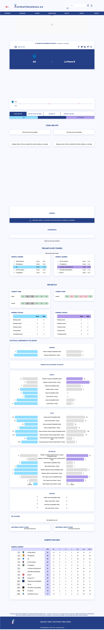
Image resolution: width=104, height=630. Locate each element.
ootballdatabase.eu (29, 7)
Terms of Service (56, 621)
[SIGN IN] (91, 5)
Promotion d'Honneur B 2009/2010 (46, 43)
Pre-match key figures (35, 114)
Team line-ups (18, 114)
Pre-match (52, 114)
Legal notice (43, 621)
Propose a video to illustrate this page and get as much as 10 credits (53, 220)
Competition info (69, 114)
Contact (49, 621)
